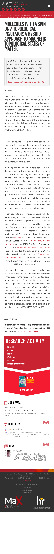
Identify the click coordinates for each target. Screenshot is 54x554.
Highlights (11, 347)
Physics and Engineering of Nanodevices (33, 247)
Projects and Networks (16, 363)
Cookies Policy (27, 493)
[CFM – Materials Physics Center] (14, 5)
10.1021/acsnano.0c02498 (27, 331)
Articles (10, 350)
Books (9, 353)
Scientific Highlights (12, 16)
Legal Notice (27, 487)
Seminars (10, 360)
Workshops (11, 357)
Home (2, 16)
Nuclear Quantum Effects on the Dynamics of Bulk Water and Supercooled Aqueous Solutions (31, 434)
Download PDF (27, 389)
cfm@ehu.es (27, 480)
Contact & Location (27, 490)
